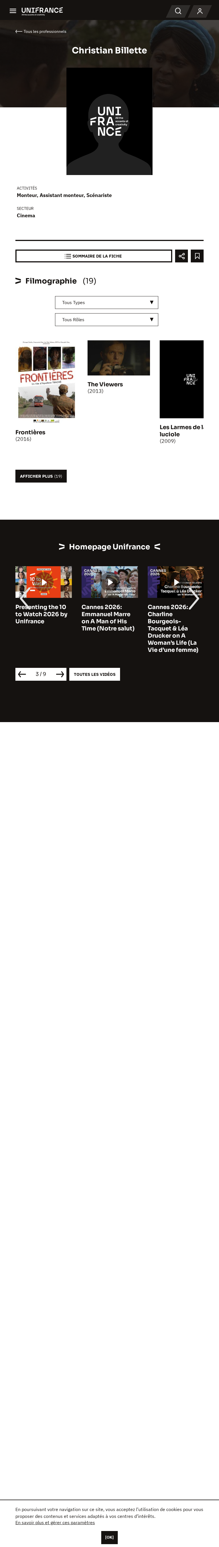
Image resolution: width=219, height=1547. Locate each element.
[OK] (109, 1537)
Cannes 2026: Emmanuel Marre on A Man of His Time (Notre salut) (108, 618)
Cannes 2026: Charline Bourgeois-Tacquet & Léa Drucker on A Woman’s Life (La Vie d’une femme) (173, 629)
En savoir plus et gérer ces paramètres (55, 1522)
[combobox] (106, 302)
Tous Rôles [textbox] (73, 319)
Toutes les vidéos (94, 674)
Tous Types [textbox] (73, 302)
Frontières (30, 432)
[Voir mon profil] (200, 11)
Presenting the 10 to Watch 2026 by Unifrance (41, 614)
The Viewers (105, 384)
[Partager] (181, 256)
